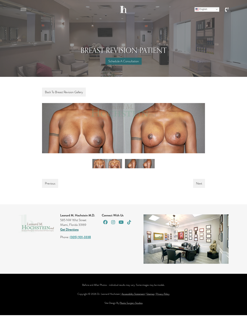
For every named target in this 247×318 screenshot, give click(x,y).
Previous (50, 183)
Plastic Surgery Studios (131, 303)
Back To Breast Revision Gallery (64, 92)
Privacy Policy (163, 294)
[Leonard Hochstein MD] (123, 12)
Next (199, 183)
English (203, 9)
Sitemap (150, 294)
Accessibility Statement (133, 294)
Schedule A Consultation (123, 61)
